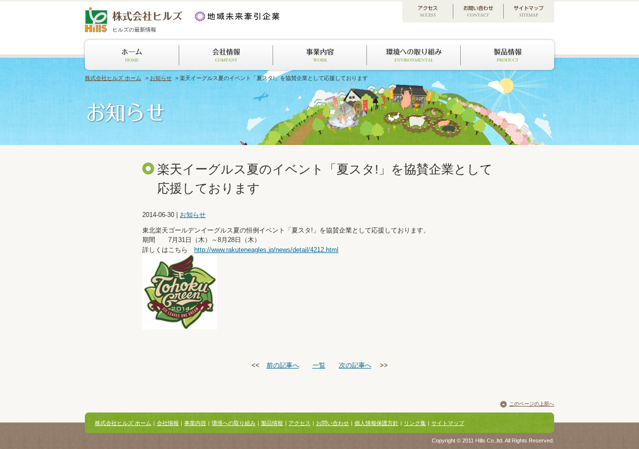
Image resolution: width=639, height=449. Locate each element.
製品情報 (272, 423)
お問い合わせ (332, 423)
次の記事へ (355, 365)
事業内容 (195, 423)
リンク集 (415, 423)
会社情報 (168, 423)
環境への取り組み (234, 423)
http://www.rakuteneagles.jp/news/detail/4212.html (266, 250)
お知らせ (161, 78)
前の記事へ (283, 365)
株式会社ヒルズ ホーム (113, 78)
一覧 (319, 365)
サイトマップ (447, 423)
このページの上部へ (531, 403)
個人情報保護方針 (376, 423)
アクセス (300, 423)
